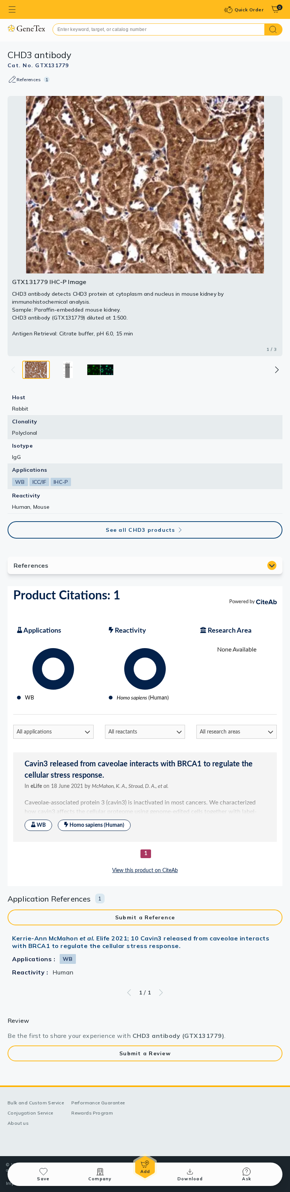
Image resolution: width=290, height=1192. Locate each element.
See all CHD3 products (140, 530)
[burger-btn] (12, 9)
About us (18, 1123)
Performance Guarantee (98, 1103)
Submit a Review (145, 1053)
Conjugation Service (30, 1113)
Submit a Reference (145, 917)
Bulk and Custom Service (36, 1103)
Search (273, 29)
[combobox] (158, 29)
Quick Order (249, 9)
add (145, 1167)
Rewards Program (92, 1113)
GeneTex (26, 28)
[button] (276, 370)
